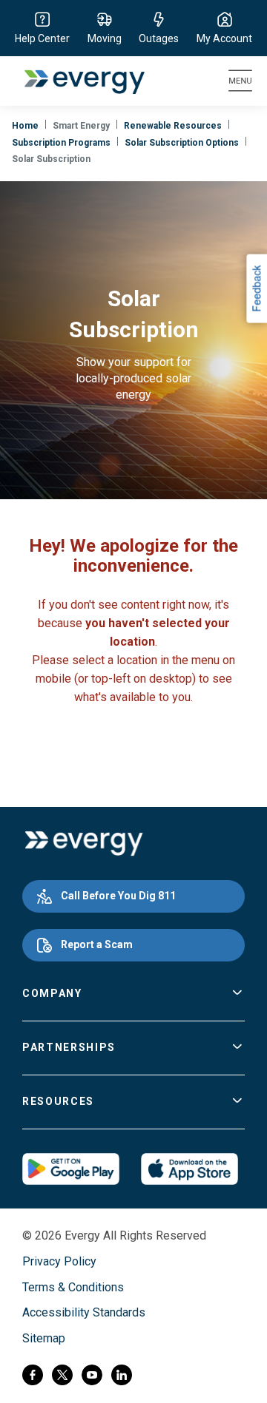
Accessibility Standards (83, 1312)
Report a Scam (97, 944)
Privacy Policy (59, 1261)
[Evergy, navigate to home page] (76, 81)
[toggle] (237, 994)
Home (25, 126)
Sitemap (43, 1338)
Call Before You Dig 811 (118, 896)
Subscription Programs (61, 143)
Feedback (255, 288)
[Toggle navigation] (240, 81)
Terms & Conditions (73, 1287)
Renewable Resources (173, 126)
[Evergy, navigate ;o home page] (83, 844)
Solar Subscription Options (182, 143)
